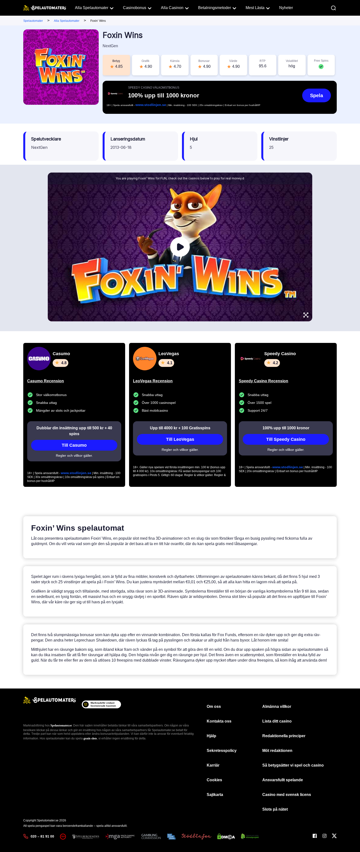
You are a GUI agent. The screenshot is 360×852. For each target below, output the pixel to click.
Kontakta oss (219, 721)
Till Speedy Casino (285, 439)
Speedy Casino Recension (263, 381)
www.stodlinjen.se (150, 105)
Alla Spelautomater (91, 8)
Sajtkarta (215, 795)
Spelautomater (33, 21)
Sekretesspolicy (222, 750)
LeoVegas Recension (153, 381)
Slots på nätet (275, 809)
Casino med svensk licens (286, 795)
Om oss (214, 706)
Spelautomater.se (61, 725)
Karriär (213, 765)
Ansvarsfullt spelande (282, 780)
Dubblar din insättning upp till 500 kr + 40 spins (74, 431)
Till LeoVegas (180, 439)
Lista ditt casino (277, 721)
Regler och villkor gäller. (74, 455)
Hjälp (211, 736)
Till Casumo (74, 445)
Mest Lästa (255, 8)
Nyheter (286, 8)
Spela (316, 95)
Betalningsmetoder (214, 8)
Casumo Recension (45, 381)
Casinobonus (134, 8)
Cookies (214, 780)
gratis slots (90, 738)
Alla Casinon (172, 8)
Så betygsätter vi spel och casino (293, 765)
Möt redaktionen (277, 750)
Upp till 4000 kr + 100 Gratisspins (180, 428)
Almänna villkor (276, 706)
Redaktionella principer (283, 736)
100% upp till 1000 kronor (286, 428)
